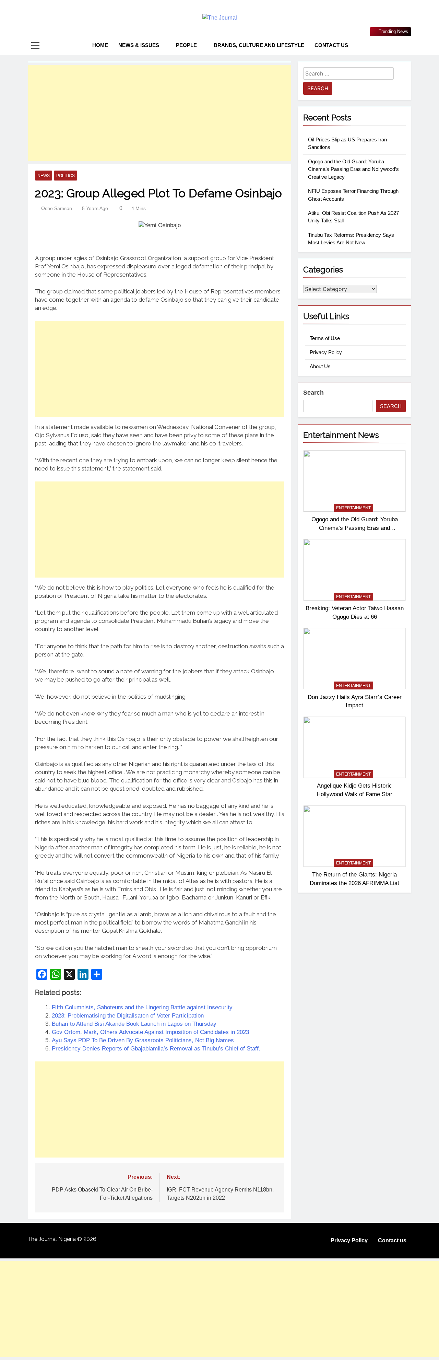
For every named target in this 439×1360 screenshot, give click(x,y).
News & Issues (138, 45)
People (186, 45)
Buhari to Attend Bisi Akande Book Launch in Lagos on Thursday (134, 1024)
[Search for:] (348, 74)
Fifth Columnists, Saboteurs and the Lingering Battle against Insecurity (142, 1007)
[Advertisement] (159, 113)
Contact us (331, 45)
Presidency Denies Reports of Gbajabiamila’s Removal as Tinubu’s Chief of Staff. (156, 1048)
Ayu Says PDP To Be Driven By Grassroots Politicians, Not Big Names (143, 1040)
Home (100, 45)
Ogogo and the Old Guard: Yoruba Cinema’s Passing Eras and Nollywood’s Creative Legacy (353, 169)
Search (313, 392)
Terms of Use (325, 338)
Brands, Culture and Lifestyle (259, 45)
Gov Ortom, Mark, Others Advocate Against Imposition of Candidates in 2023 (150, 1032)
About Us (320, 366)
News (43, 175)
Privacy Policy (326, 352)
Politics (65, 175)
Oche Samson (56, 208)
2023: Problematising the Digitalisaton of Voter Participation (128, 1015)
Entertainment (353, 507)
